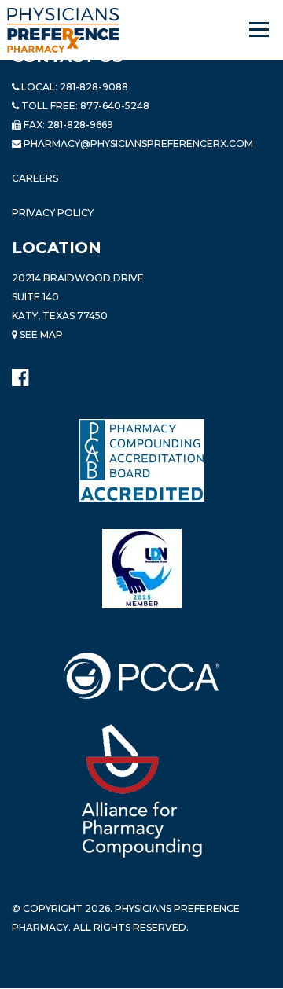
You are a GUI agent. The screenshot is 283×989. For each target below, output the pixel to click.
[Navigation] (260, 30)
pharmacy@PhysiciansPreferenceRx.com (138, 143)
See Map (40, 334)
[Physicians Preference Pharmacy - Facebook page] (20, 374)
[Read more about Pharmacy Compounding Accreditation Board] (142, 460)
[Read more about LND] (142, 568)
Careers (35, 178)
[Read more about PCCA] (141, 676)
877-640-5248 (114, 106)
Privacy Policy (53, 213)
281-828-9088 (94, 87)
